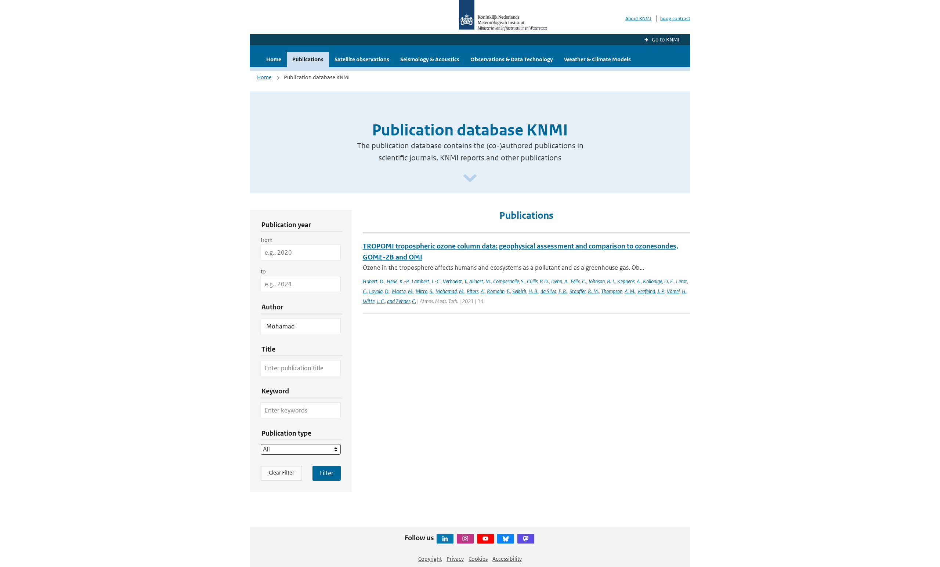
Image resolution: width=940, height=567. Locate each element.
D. (382, 281)
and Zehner (398, 301)
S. (523, 281)
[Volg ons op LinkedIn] (445, 539)
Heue (392, 281)
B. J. (611, 281)
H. (684, 291)
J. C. (381, 301)
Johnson (596, 281)
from (266, 239)
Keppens (625, 281)
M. (488, 281)
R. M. (593, 291)
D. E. (669, 281)
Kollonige (652, 281)
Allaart (476, 281)
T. (465, 281)
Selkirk (519, 291)
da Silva (548, 291)
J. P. (661, 291)
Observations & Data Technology (511, 59)
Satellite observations (362, 59)
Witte (369, 301)
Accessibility (507, 558)
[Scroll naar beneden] (470, 178)
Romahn (496, 291)
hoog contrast (675, 18)
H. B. (533, 291)
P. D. (544, 281)
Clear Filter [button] (281, 472)
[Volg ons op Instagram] (465, 539)
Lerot (681, 281)
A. (566, 281)
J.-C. (436, 281)
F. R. (562, 291)
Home (273, 59)
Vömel (673, 291)
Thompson (611, 291)
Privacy (455, 558)
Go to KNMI (665, 39)
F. (508, 291)
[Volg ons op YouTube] (485, 539)
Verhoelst (452, 281)
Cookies (478, 558)
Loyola (376, 291)
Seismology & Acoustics (429, 59)
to (263, 271)
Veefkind (646, 291)
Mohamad (446, 291)
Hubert (370, 281)
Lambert (420, 281)
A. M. (630, 291)
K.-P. (404, 281)
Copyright (430, 558)
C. (584, 281)
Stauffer (578, 291)
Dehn (556, 281)
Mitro (421, 291)
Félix (575, 281)
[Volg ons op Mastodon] (526, 539)
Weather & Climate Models (597, 59)
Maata (399, 291)
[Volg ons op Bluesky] (506, 539)
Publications (307, 59)
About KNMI (638, 18)
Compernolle (506, 281)
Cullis (532, 281)
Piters (472, 291)
